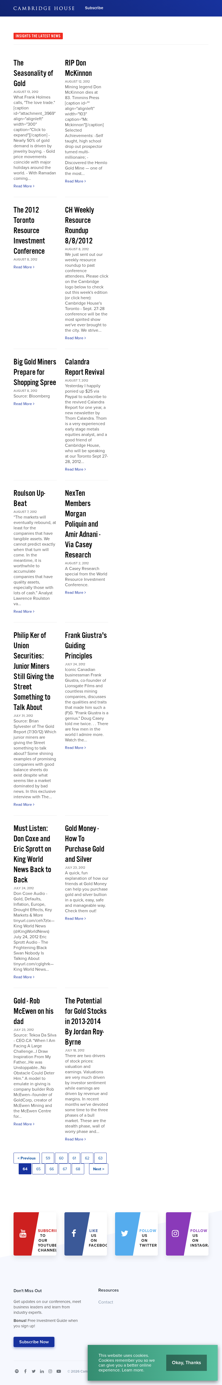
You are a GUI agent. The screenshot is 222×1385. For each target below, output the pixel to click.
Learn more (132, 1370)
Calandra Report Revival (85, 367)
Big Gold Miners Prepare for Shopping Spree (35, 372)
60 (61, 1158)
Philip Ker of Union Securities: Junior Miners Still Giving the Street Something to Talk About (34, 671)
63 (100, 1158)
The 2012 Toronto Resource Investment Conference (29, 231)
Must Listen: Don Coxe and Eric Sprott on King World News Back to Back (32, 854)
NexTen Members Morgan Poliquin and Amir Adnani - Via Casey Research (82, 524)
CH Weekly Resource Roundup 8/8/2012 (79, 225)
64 (25, 1169)
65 (38, 1169)
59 (48, 1158)
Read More (23, 186)
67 (65, 1169)
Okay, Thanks (186, 1363)
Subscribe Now (34, 1342)
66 (52, 1169)
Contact (105, 1302)
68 (78, 1169)
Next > (98, 1169)
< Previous (27, 1158)
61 (74, 1158)
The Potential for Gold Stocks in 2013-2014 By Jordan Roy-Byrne (86, 1022)
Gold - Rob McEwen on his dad (34, 1011)
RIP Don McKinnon (78, 68)
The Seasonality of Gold (33, 73)
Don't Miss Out (47, 1308)
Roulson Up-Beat (29, 498)
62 (87, 1158)
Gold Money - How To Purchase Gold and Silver (84, 844)
